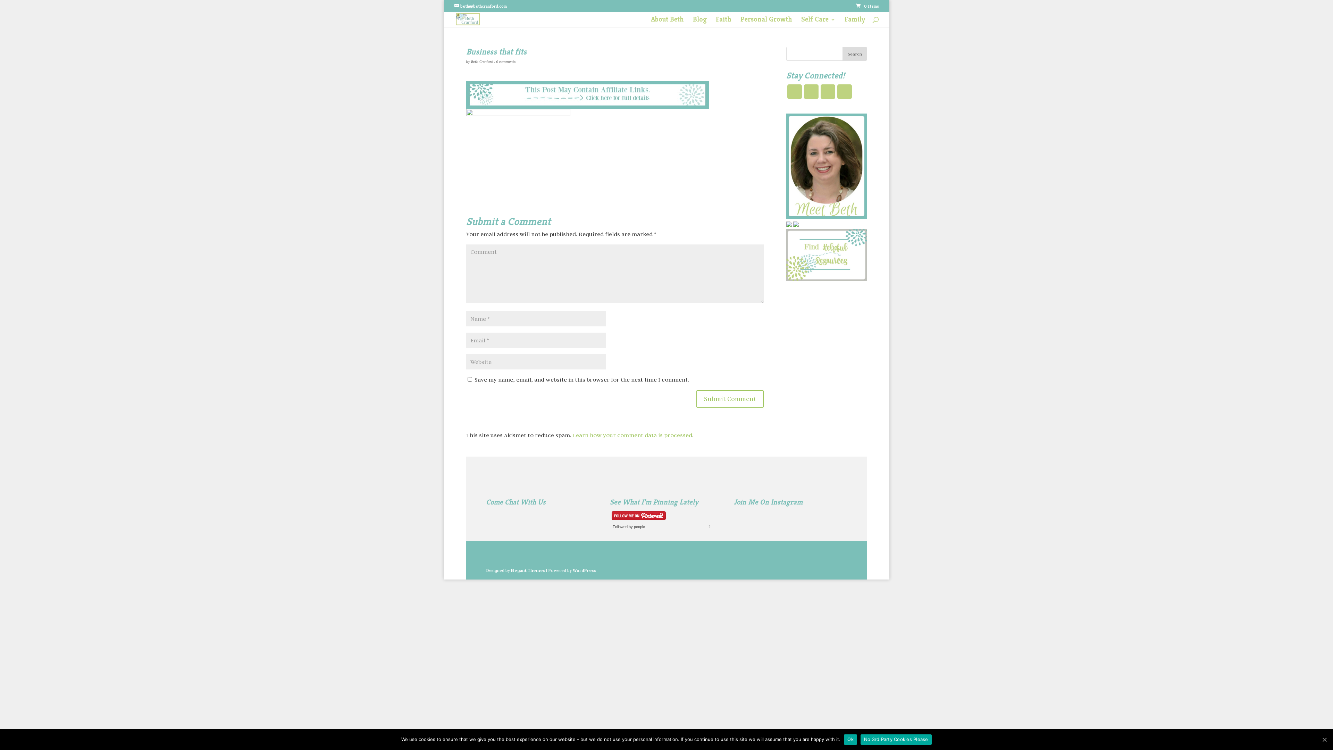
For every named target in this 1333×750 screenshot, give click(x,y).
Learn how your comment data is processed (632, 435)
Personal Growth (766, 20)
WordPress (584, 570)
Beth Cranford (482, 61)
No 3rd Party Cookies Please (896, 739)
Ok (850, 739)
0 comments (505, 61)
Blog (700, 20)
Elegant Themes (528, 570)
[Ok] (1324, 739)
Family (855, 20)
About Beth (667, 20)
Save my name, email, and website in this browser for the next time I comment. (582, 379)
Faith (723, 20)
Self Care (815, 20)
